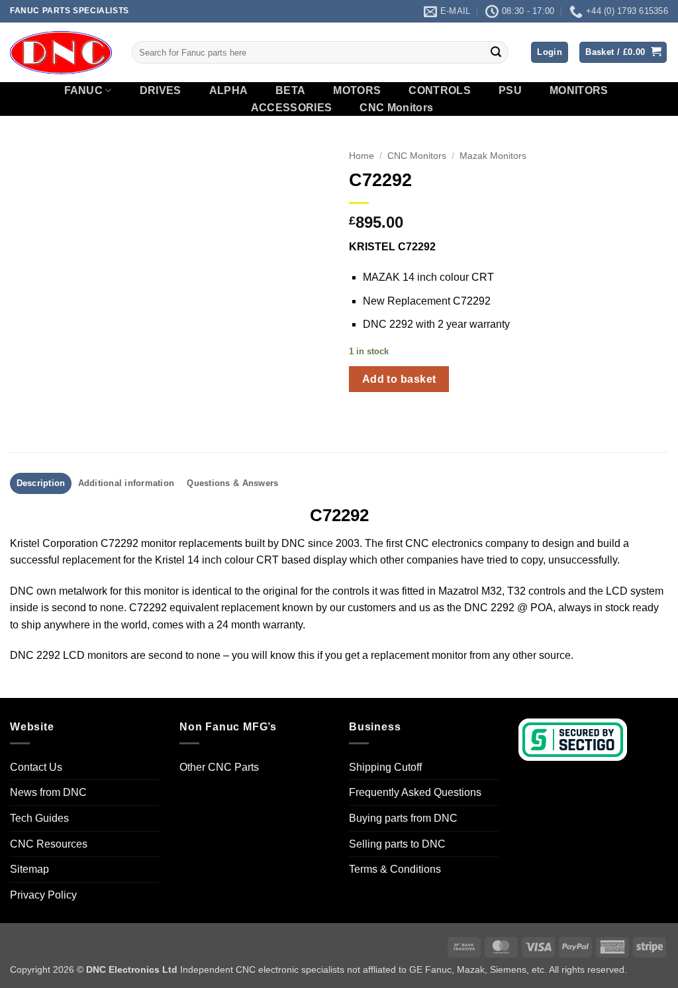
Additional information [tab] (126, 483)
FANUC (83, 90)
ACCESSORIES (291, 108)
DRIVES (160, 90)
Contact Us (36, 767)
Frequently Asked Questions (415, 792)
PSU (510, 90)
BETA (290, 90)
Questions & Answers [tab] (232, 483)
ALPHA (228, 90)
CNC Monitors (396, 108)
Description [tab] (41, 483)
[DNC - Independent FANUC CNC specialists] (61, 52)
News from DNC (48, 792)
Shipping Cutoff (385, 767)
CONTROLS (440, 90)
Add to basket (399, 379)
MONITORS (579, 90)
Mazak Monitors (493, 156)
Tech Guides (39, 818)
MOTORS (357, 90)
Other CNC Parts (219, 767)
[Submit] (496, 52)
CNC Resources (48, 844)
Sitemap (29, 869)
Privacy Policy (43, 895)
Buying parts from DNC (403, 818)
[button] (549, 53)
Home (361, 156)
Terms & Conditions (395, 869)
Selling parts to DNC (397, 844)
